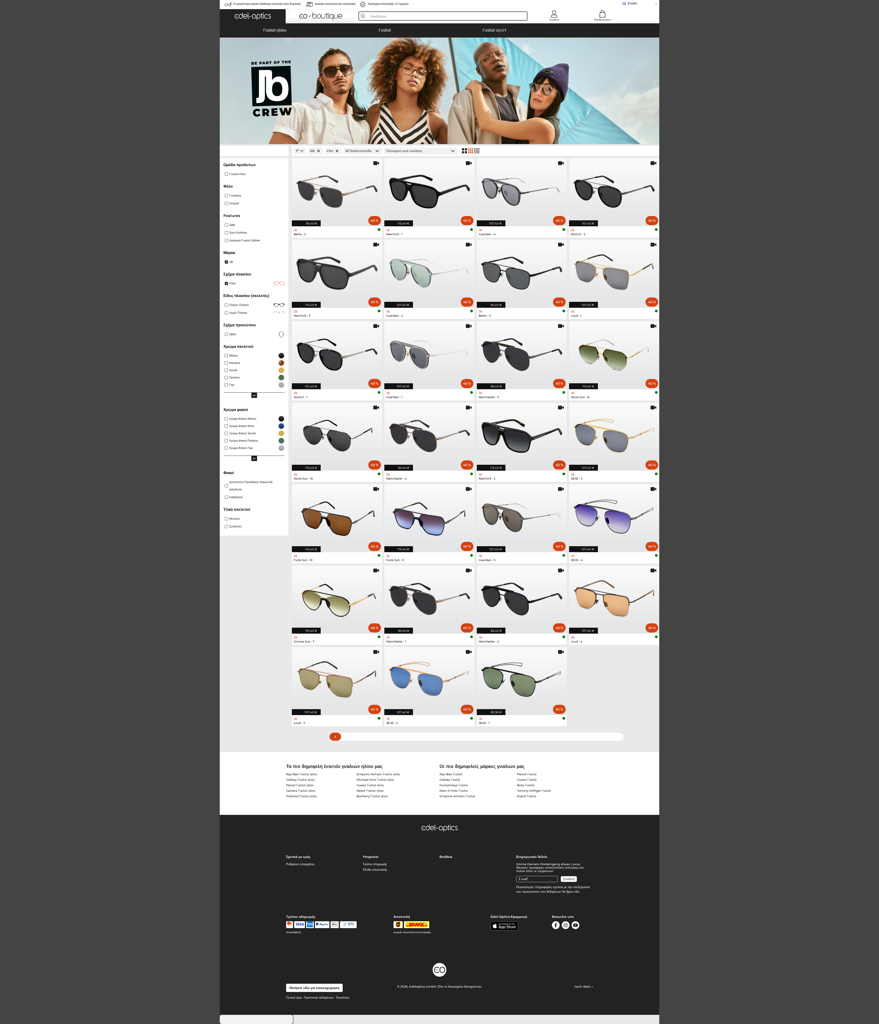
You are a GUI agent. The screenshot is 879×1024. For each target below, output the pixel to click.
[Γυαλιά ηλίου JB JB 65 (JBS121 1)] (522, 678)
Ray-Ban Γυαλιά (451, 774)
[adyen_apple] (335, 924)
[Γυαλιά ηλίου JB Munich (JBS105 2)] (614, 190)
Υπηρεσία (370, 857)
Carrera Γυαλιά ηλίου (300, 790)
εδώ (576, 891)
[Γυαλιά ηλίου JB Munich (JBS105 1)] (337, 352)
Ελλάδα (632, 3)
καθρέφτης (236, 497)
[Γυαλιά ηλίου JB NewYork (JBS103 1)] (429, 190)
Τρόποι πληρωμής (375, 864)
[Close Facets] (254, 151)
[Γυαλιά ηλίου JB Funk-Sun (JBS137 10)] (337, 515)
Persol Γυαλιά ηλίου (300, 785)
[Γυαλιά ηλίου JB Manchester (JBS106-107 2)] (522, 597)
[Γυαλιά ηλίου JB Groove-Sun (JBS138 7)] (337, 597)
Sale (232, 225)
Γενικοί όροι (294, 997)
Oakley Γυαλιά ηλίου (300, 779)
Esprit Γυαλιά (526, 796)
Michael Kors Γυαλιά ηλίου (375, 779)
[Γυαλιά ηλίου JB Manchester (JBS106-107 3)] (522, 352)
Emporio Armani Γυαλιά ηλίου (378, 774)
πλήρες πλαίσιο (239, 305)
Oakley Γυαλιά (450, 779)
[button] (253, 16)
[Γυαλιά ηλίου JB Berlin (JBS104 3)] (522, 271)
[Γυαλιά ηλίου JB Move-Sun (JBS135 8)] (614, 352)
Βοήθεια (446, 857)
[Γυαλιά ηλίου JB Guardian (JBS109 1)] (429, 352)
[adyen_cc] (289, 924)
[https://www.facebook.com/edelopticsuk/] (556, 926)
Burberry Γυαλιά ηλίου (372, 796)
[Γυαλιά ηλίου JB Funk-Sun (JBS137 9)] (429, 515)
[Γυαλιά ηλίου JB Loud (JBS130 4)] (614, 597)
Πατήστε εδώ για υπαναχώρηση (314, 988)
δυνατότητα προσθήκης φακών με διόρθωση (251, 485)
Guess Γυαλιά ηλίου (370, 785)
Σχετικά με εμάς (298, 857)
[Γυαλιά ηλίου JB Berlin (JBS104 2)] (337, 190)
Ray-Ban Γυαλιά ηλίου (301, 774)
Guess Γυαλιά (527, 779)
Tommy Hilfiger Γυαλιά (534, 790)
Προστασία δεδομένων (319, 997)
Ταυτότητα (342, 997)
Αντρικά (234, 203)
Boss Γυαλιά (525, 785)
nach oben (582, 986)
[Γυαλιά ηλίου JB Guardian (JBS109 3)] (522, 515)
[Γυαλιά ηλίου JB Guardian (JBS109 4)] (522, 190)
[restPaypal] (322, 924)
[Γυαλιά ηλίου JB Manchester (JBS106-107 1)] (429, 597)
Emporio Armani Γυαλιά (457, 796)
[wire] (348, 924)
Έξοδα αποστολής (375, 869)
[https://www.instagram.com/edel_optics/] (566, 926)
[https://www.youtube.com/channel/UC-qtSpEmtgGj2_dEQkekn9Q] (575, 926)
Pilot (232, 283)
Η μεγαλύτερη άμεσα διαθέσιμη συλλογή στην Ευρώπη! (267, 3)
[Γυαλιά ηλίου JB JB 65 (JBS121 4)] (614, 515)
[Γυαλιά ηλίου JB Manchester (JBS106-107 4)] (429, 434)
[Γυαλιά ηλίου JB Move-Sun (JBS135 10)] (337, 434)
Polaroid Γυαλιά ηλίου (301, 796)
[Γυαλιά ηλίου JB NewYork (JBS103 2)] (522, 434)
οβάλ (232, 334)
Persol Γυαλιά (527, 774)
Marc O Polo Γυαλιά (454, 790)
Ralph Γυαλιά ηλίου (370, 790)
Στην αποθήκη (238, 232)
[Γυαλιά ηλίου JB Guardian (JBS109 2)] (429, 271)
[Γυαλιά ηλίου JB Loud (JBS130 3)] (337, 678)
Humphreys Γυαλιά (454, 785)
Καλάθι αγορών (602, 19)
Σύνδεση (554, 19)
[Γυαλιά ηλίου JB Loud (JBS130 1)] (614, 271)
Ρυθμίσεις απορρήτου (300, 864)
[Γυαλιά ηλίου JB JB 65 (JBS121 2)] (429, 678)
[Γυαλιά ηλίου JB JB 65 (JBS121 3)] (614, 434)
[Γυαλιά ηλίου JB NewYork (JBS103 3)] (337, 271)
